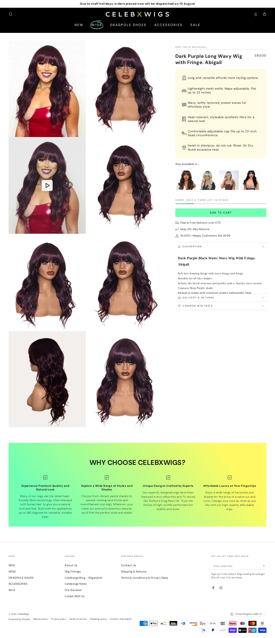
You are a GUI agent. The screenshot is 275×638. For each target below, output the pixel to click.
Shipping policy (98, 619)
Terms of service (78, 619)
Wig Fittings (73, 571)
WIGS (12, 571)
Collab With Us (74, 596)
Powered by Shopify (19, 619)
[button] (10, 14)
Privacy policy (58, 619)
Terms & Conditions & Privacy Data (144, 578)
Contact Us (128, 565)
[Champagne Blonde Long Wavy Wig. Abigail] (229, 190)
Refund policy (40, 619)
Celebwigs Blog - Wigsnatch (83, 578)
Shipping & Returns (134, 571)
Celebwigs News (76, 584)
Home (178, 47)
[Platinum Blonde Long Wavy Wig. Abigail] (207, 190)
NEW (12, 565)
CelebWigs (23, 614)
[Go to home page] (137, 14)
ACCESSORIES (18, 584)
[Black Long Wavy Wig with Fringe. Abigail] (250, 190)
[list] (137, 497)
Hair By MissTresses (194, 47)
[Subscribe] (264, 566)
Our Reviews (73, 590)
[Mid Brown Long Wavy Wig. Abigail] (186, 190)
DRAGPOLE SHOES (21, 578)
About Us (71, 565)
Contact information (121, 619)
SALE (12, 590)
